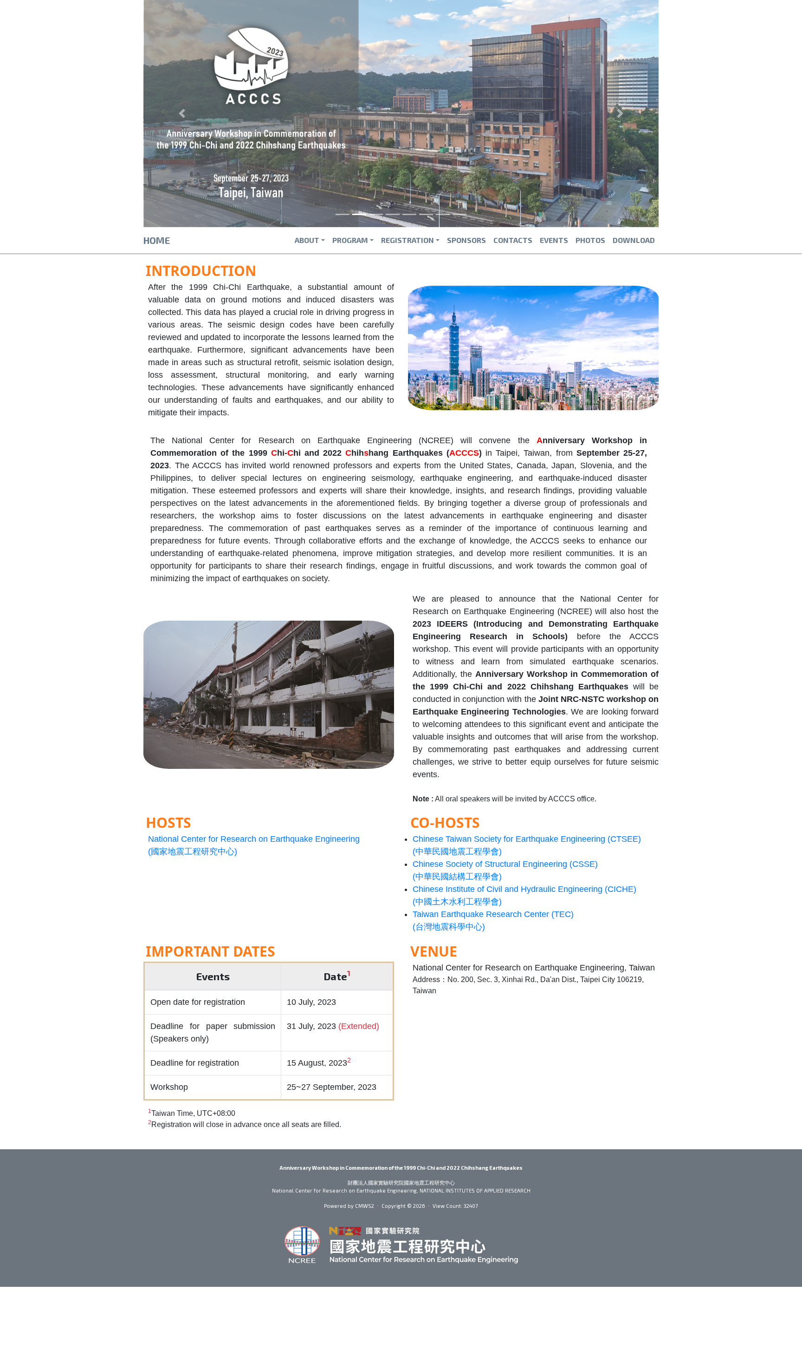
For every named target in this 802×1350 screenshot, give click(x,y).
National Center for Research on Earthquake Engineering (344, 1190)
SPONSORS (466, 240)
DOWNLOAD (634, 240)
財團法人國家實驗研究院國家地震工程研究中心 (401, 1183)
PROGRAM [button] (350, 240)
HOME (156, 240)
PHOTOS (590, 240)
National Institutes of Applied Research (475, 1190)
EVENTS (554, 240)
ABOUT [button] (307, 240)
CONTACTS (512, 240)
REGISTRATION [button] (407, 240)
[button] (182, 113)
